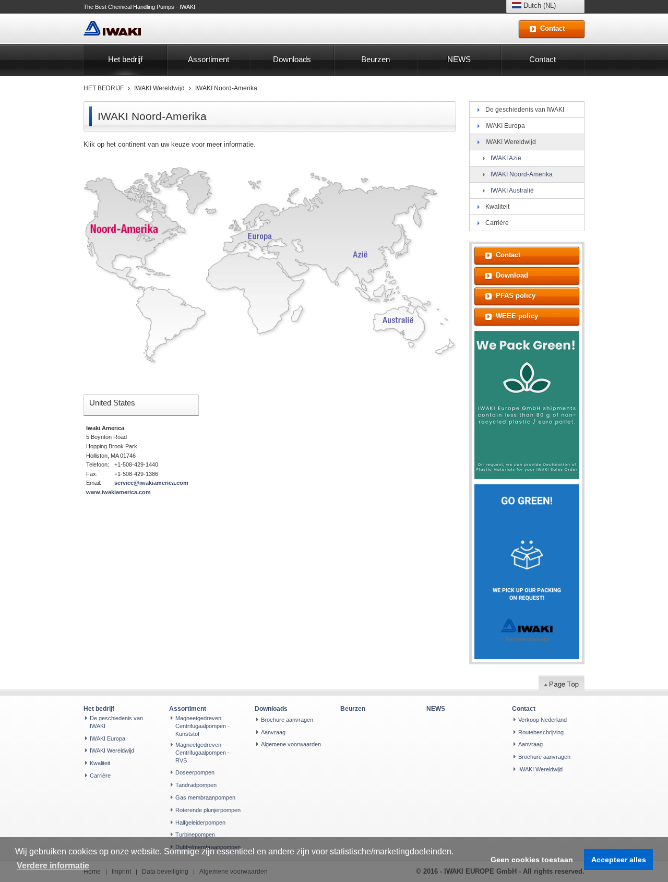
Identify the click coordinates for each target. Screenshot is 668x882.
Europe (265, 233)
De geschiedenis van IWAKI (524, 109)
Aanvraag (273, 732)
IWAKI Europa (505, 125)
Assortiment (208, 59)
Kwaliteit (497, 206)
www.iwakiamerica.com (118, 492)
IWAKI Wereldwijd (159, 88)
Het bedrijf (125, 59)
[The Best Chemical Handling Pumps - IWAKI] (112, 28)
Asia (364, 254)
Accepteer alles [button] (618, 859)
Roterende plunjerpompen (208, 810)
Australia (397, 321)
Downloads (292, 59)
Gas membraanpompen (205, 797)
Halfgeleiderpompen (200, 822)
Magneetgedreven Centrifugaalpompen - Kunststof (202, 726)
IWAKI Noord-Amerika (226, 88)
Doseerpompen (194, 772)
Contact (542, 59)
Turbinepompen (195, 834)
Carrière (497, 223)
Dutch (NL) (538, 5)
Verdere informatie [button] (53, 865)
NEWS (459, 59)
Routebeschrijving (541, 732)
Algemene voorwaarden (291, 744)
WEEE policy (517, 316)
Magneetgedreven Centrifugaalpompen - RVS (202, 753)
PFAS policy (515, 296)
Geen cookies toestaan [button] (532, 859)
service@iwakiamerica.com (151, 483)
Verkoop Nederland (542, 720)
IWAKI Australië (512, 190)
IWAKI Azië (506, 158)
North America (122, 226)
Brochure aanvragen (287, 720)
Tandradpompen (196, 785)
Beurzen (375, 59)
